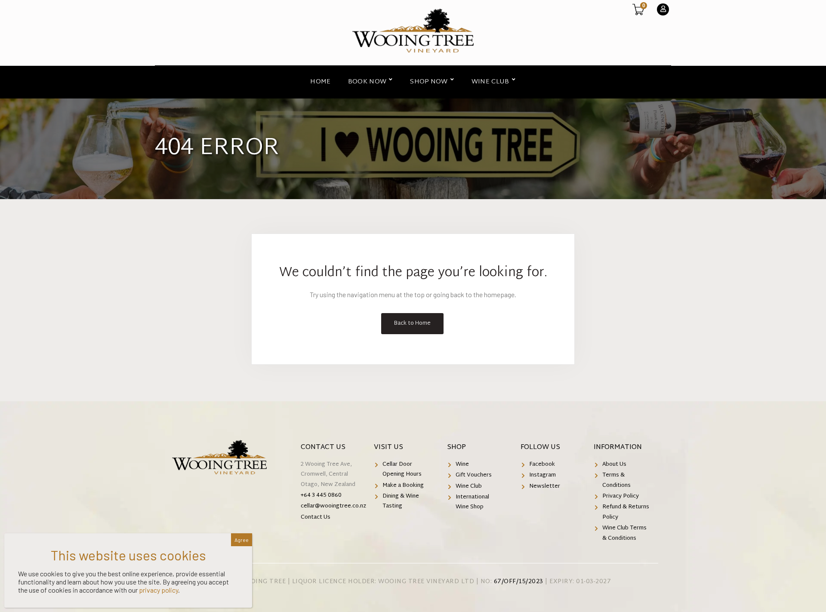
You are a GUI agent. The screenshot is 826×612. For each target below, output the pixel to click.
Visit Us (388, 447)
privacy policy (158, 590)
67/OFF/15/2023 (518, 581)
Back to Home (412, 323)
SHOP (456, 447)
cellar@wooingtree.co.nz (333, 506)
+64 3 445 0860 (321, 495)
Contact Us (323, 447)
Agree (241, 540)
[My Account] (663, 9)
